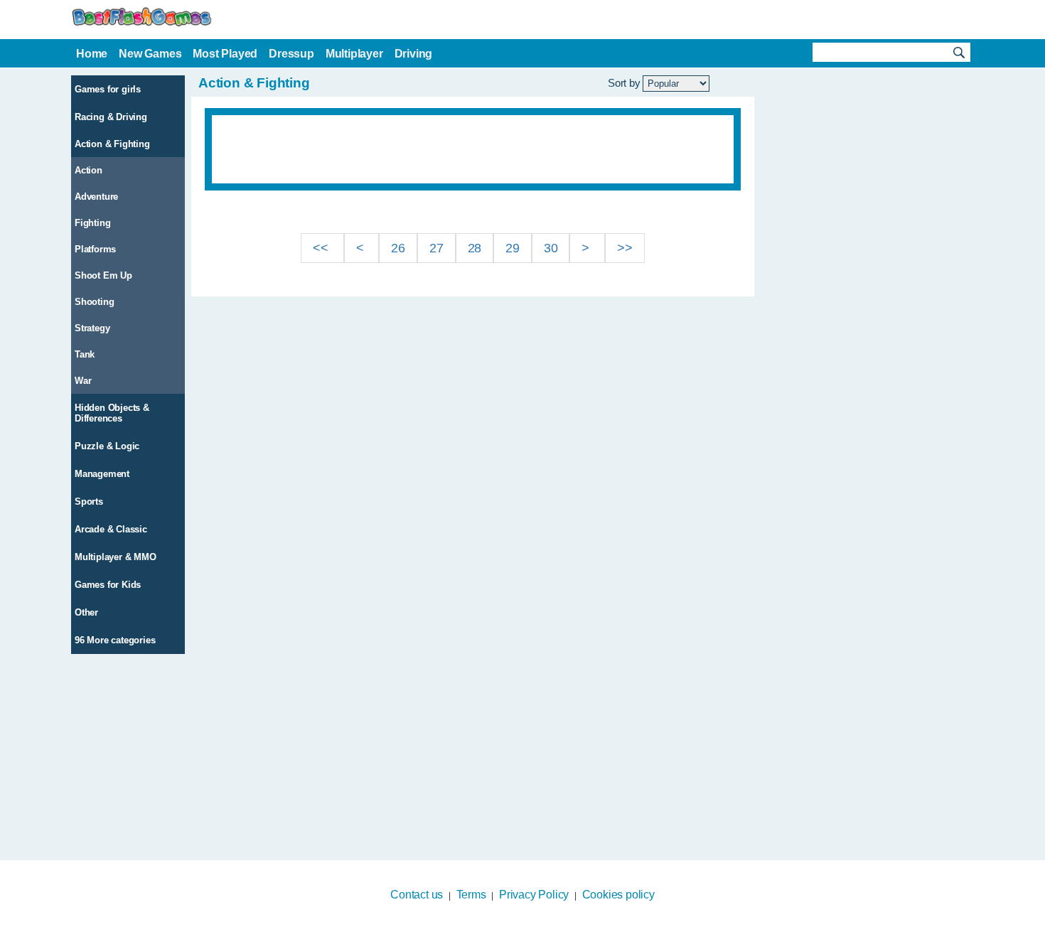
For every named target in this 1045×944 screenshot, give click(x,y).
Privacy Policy (534, 895)
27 (436, 248)
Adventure (96, 196)
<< (322, 248)
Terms (471, 895)
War (83, 380)
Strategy (92, 328)
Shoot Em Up (103, 275)
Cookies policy (618, 895)
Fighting (92, 223)
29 (512, 248)
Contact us (416, 895)
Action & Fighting (112, 144)
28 (475, 248)
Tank (85, 354)
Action (88, 170)
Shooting (94, 301)
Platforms (95, 249)
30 (551, 248)
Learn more (513, 935)
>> (625, 248)
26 (398, 248)
